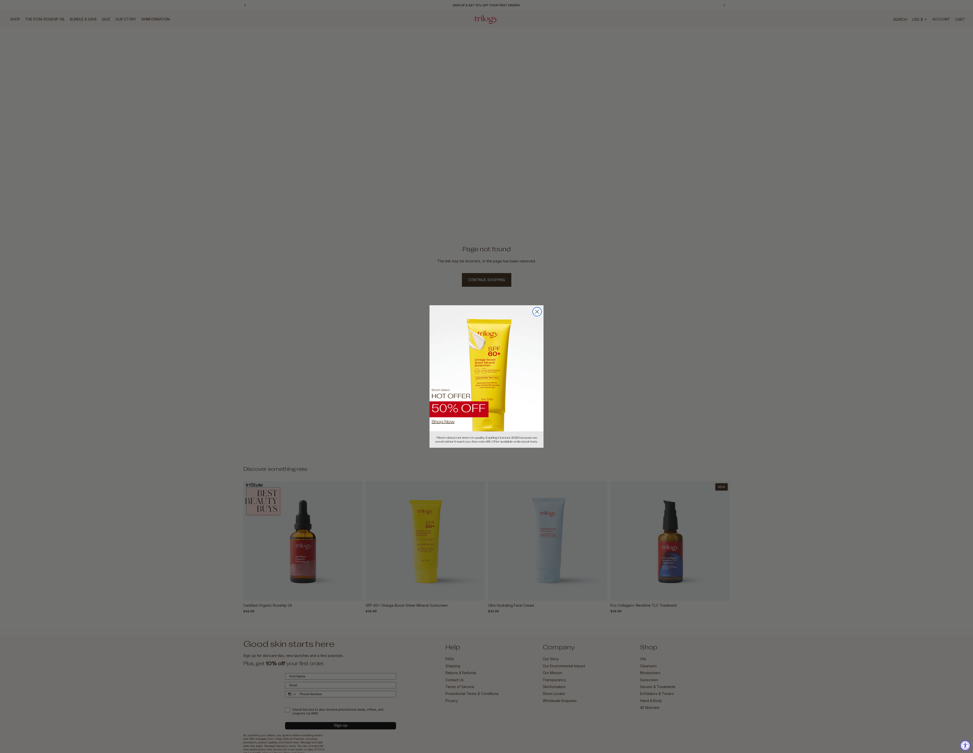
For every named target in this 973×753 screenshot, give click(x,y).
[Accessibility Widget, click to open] (965, 745)
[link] (486, 376)
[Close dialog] (537, 311)
